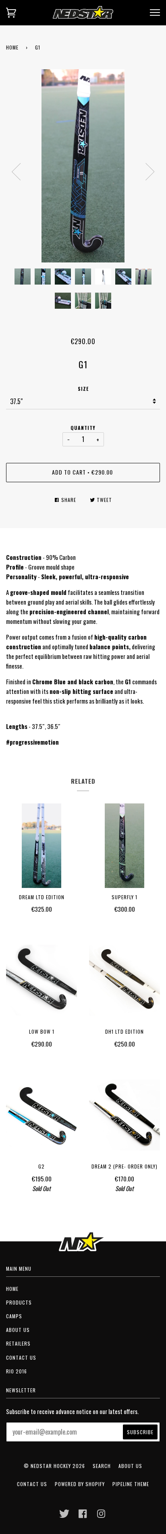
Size (83, 388)
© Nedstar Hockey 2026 (54, 1465)
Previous (16, 172)
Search (102, 1465)
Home (12, 47)
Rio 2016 (16, 1371)
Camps (14, 1316)
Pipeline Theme (130, 1483)
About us (18, 1329)
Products (19, 1302)
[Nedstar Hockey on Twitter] (64, 1515)
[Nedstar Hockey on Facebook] (82, 1515)
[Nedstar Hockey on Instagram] (101, 1515)
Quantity (83, 427)
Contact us (21, 1357)
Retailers (18, 1343)
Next (150, 172)
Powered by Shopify (80, 1483)
